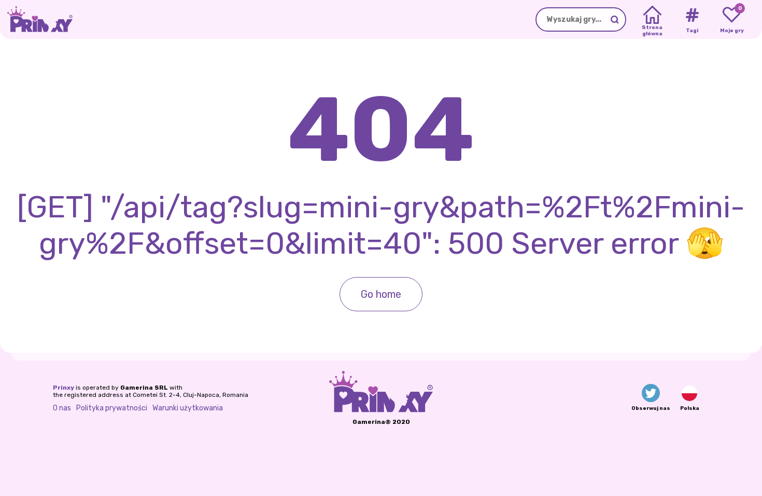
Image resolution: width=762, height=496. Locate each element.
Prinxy (63, 387)
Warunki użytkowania (187, 408)
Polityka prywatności (111, 408)
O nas (62, 408)
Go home (381, 294)
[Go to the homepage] (36, 19)
